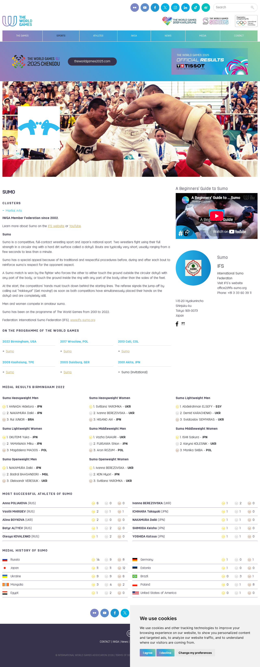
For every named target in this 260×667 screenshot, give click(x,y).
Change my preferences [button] (195, 652)
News (168, 36)
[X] (165, 7)
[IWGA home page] (17, 21)
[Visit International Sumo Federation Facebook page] (177, 324)
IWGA (134, 36)
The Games (22, 36)
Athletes (98, 36)
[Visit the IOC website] (246, 21)
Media (202, 36)
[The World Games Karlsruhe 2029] (179, 21)
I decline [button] (165, 652)
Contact (239, 36)
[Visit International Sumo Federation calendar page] (183, 324)
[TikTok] (195, 7)
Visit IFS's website (230, 283)
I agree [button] (147, 652)
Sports (60, 36)
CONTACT (105, 642)
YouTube (75, 226)
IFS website (56, 226)
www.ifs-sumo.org (82, 320)
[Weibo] (206, 7)
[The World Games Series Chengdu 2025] (216, 21)
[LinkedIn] (185, 7)
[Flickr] (134, 7)
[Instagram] (175, 7)
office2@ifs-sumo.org (232, 288)
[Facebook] (155, 7)
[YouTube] (145, 7)
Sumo (10, 351)
